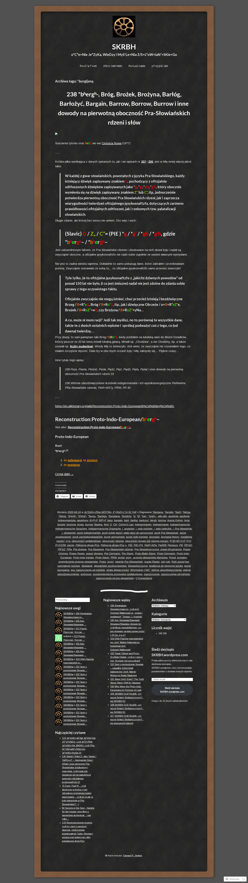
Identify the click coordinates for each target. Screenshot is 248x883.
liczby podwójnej (81, 346)
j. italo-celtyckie (162, 528)
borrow (162, 520)
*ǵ (134, 516)
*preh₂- (153, 516)
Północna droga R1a (87, 545)
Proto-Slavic (102, 557)
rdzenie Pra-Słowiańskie (129, 561)
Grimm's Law (126, 524)
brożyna (71, 524)
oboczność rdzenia (113, 541)
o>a (68, 541)
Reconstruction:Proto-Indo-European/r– (99, 427)
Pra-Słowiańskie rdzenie (119, 549)
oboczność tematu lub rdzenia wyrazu (146, 541)
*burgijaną (114, 516)
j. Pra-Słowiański (182, 528)
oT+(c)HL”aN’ (160, 66)
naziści (60, 541)
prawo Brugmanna (171, 549)
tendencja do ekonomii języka (166, 566)
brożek (61, 524)
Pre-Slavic (127, 553)
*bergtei (168, 512)
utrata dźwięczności (117, 570)
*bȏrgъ (62, 516)
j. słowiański (69, 532)
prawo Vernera (94, 553)
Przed (172, 557)
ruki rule (165, 561)
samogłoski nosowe (68, 566)
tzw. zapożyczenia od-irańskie (88, 570)
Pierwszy (173, 545)
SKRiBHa (68, 613)
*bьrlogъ (102, 516)
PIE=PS (138, 545)
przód (121, 557)
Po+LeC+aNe (136, 66)
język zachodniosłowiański (87, 537)
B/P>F (102, 520)
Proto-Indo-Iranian (83, 557)
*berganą (158, 512)
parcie (70, 545)
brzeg (80, 524)
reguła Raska (151, 561)
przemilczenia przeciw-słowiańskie (78, 561)
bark (126, 520)
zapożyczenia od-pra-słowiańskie (115, 578)
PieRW (162, 545)
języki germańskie (114, 537)
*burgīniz (126, 516)
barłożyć (144, 520)
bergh (153, 520)
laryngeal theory (170, 537)
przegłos (182, 557)
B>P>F (93, 520)
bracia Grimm (175, 520)
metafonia (186, 537)
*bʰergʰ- (82, 516)
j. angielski (128, 528)
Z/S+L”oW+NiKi (112, 66)
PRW (114, 557)
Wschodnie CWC (140, 570)
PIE (130, 545)
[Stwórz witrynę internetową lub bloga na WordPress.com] (106, 855)
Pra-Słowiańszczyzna (146, 549)
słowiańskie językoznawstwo (110, 566)
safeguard (75, 460)
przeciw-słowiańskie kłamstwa (150, 557)
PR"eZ (61, 549)
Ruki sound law (180, 561)
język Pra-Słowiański (166, 532)
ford (106, 524)
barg (110, 520)
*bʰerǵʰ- (72, 516)
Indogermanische (180, 524)
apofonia (173, 516)
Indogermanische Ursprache (104, 528)
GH (115, 524)
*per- (144, 516)
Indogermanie (161, 524)
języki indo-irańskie (137, 537)
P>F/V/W (60, 545)
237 (143, 161)
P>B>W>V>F (177, 541)
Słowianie (86, 566)
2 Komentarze (144, 578)
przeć (110, 561)
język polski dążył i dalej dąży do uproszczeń (127, 532)
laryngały (154, 537)
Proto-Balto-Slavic (145, 553)
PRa (69, 549)
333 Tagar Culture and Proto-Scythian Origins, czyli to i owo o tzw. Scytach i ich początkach (126, 657)
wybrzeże (86, 574)
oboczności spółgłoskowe (86, 541)
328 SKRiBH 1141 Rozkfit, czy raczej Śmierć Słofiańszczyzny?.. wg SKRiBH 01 (127, 708)
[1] (67, 450)
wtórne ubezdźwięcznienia (166, 570)
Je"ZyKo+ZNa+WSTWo (97, 512)
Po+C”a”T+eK (88, 66)
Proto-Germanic (166, 553)
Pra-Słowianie (96, 549)
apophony (82, 520)
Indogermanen (143, 524)
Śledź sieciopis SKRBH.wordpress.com (172, 690)
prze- (129, 557)
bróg (186, 520)
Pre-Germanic (112, 553)
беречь (98, 524)
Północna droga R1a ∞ (114, 545)
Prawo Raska (77, 553)
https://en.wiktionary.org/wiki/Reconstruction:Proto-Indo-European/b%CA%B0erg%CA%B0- (114, 406)
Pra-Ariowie (80, 549)
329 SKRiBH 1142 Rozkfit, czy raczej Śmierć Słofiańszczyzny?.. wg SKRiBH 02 (127, 697)
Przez (102, 561)
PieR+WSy (150, 545)
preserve (74, 464)
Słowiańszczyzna (138, 566)
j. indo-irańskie (144, 528)
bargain (118, 520)
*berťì (178, 512)
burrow (89, 524)
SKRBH (124, 46)
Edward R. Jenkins (132, 855)
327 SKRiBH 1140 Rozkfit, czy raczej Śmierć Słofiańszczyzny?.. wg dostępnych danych (127, 720)
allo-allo (162, 516)
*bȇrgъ (186, 512)
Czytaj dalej (64, 474)
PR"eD (188, 545)
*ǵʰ (138, 516)
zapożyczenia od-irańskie (175, 574)
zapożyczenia (151, 574)
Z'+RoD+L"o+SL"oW (124, 512)
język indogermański (88, 532)
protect (92, 460)
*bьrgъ (92, 516)
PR (181, 545)
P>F (188, 541)
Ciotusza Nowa (111, 143)
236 (150, 161)
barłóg (134, 520)
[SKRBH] (124, 26)
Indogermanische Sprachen (71, 528)
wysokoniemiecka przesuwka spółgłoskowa (117, 574)
